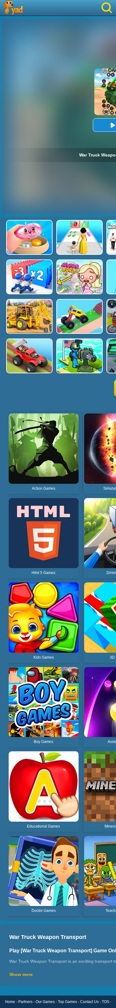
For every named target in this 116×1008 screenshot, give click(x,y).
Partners (25, 1002)
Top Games (67, 1002)
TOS (105, 1002)
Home (10, 1002)
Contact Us (89, 1002)
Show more (21, 974)
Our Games (45, 1002)
